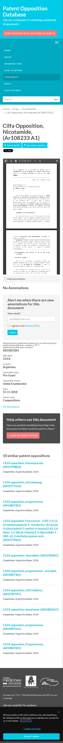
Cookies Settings (32, 729)
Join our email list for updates (19, 705)
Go (56, 99)
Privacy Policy (32, 325)
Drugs (15, 108)
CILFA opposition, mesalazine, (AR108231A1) (30, 609)
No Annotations (11, 406)
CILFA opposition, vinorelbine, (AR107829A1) (30, 555)
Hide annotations (16, 278)
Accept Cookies (31, 736)
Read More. (25, 721)
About (8, 84)
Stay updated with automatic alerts (30, 33)
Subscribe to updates (36, 145)
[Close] (59, 712)
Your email (14, 313)
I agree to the (25, 325)
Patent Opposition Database (25, 11)
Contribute (11, 77)
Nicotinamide (29, 108)
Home (7, 50)
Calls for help (12, 90)
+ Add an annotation (23, 435)
